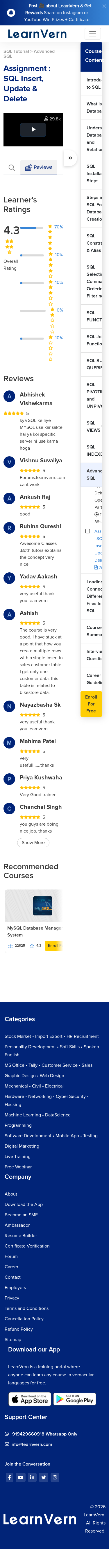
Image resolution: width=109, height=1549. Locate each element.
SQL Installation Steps (94, 173)
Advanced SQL (94, 474)
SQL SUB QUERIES (94, 364)
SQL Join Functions (94, 340)
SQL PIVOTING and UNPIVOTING (94, 395)
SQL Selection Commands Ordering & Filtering (94, 281)
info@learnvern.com (30, 1444)
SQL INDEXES (94, 450)
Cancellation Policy (24, 1319)
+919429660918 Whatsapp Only (43, 1434)
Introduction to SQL (94, 83)
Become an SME (21, 1215)
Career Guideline (94, 679)
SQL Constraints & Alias (94, 243)
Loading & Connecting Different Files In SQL (94, 596)
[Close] (104, 6)
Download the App (24, 1204)
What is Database (94, 107)
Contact (13, 1277)
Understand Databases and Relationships (94, 138)
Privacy (12, 1298)
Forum (11, 1256)
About (11, 1194)
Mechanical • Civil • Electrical (34, 1086)
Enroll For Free (61, 945)
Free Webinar (18, 1167)
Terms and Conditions (27, 1308)
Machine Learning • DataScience (38, 1115)
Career (11, 1267)
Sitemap (13, 1340)
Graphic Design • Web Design (34, 1076)
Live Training (18, 1156)
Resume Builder (21, 1236)
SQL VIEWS (94, 426)
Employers (15, 1288)
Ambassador (17, 1225)
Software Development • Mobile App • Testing (51, 1136)
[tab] (11, 167)
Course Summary (94, 631)
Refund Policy (19, 1329)
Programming (18, 1125)
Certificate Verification (27, 1246)
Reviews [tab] (42, 167)
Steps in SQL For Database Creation (94, 208)
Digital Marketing (22, 1146)
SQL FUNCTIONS (94, 316)
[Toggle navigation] (93, 34)
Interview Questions (94, 655)
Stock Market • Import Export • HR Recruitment (52, 1036)
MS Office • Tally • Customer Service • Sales (48, 1065)
